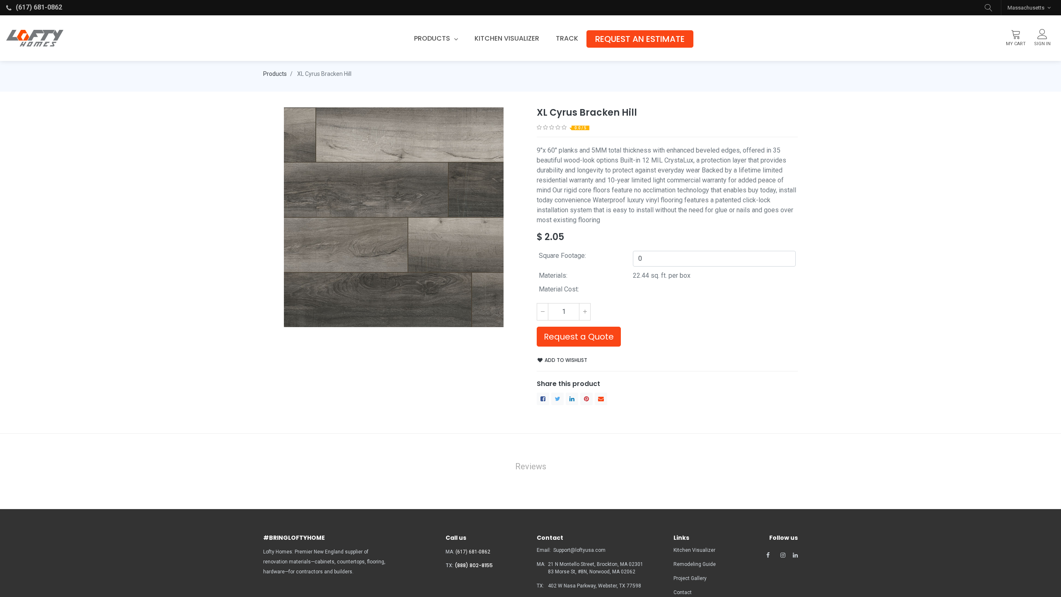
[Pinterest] (586, 399)
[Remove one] (542, 311)
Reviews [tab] (530, 466)
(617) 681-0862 (472, 552)
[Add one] (584, 311)
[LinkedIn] (572, 399)
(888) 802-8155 (474, 565)
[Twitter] (557, 399)
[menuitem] (506, 38)
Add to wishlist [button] (565, 360)
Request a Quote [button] (579, 336)
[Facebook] (543, 399)
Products (275, 73)
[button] (988, 7)
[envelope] (601, 399)
